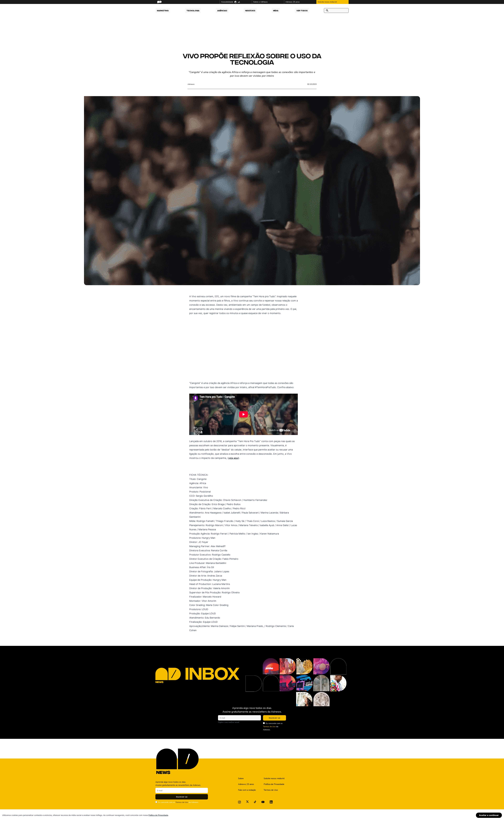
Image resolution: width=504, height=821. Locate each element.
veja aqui (233, 458)
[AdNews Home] (159, 2)
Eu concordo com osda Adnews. (273, 726)
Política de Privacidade (274, 784)
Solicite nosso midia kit (274, 778)
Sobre (241, 778)
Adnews (191, 84)
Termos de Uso (269, 726)
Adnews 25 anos (246, 784)
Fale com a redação (247, 790)
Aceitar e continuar (489, 815)
